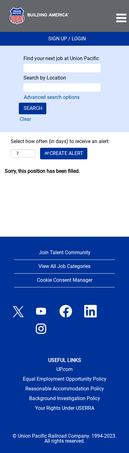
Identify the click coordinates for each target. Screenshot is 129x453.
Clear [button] (25, 119)
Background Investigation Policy (64, 398)
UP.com (64, 369)
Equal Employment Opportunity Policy (64, 379)
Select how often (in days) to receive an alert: (60, 141)
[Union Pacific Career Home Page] (39, 16)
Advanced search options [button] (52, 97)
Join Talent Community (64, 252)
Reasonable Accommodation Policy (64, 389)
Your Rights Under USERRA (64, 408)
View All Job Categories (64, 266)
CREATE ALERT (65, 153)
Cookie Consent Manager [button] (64, 280)
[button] (104, 18)
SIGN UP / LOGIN (67, 39)
